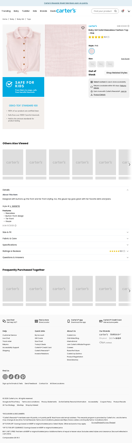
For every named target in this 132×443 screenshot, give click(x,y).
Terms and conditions (30, 402)
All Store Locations (57, 383)
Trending (6, 11)
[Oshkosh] (115, 334)
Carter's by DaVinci (74, 354)
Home (5, 19)
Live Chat (6, 338)
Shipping (6, 350)
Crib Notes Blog (73, 338)
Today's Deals (40, 344)
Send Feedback (31, 383)
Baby (16, 11)
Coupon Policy (106, 402)
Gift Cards (39, 338)
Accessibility (93, 402)
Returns (6, 344)
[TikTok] (11, 376)
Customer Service (9, 335)
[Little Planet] (103, 338)
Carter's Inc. (71, 335)
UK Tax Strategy (9, 405)
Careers (70, 347)
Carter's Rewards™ (42, 350)
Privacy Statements (49, 402)
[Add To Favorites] (83, 28)
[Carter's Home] (66, 10)
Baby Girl (20, 19)
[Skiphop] (115, 338)
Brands (43, 11)
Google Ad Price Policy (11, 402)
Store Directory (72, 360)
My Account (39, 335)
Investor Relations (42, 354)
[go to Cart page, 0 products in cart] (129, 11)
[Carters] (103, 334)
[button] (129, 164)
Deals (53, 11)
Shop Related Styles (116, 72)
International (72, 341)
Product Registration (75, 357)
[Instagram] (5, 376)
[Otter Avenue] (105, 342)
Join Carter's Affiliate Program (78, 344)
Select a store (99, 82)
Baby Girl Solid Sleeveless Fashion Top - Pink (108, 32)
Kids (35, 11)
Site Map (20, 405)
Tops (29, 19)
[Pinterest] (23, 376)
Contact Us (43, 383)
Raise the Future (73, 350)
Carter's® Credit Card (43, 347)
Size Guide (125, 59)
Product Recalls (120, 402)
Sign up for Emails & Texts (13, 383)
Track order (7, 341)
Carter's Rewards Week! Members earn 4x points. (66, 3)
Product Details (99, 95)
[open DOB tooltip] (128, 26)
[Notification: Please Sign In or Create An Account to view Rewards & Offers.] (123, 11)
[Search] (115, 11)
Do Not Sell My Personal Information (72, 402)
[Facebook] (17, 376)
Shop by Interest (32, 405)
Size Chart (39, 341)
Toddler (26, 11)
